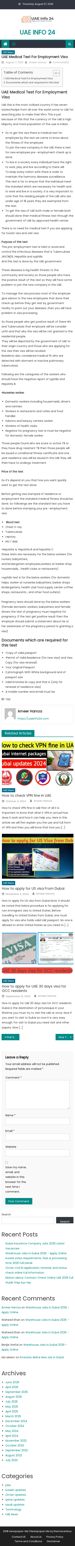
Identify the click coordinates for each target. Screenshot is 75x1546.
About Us (36, 1537)
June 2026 (12, 1382)
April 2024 (11, 1436)
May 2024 (11, 1431)
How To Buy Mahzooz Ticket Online (66, 1037)
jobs (8, 1485)
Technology (13, 1509)
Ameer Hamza (37, 62)
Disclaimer (54, 1541)
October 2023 (14, 1445)
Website (10, 1147)
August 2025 (13, 1397)
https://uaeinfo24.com (33, 719)
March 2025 (13, 1416)
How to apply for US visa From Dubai (33, 888)
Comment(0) (60, 62)
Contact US (19, 1537)
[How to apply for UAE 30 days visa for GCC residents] (37, 954)
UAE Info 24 (37, 32)
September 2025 (16, 1392)
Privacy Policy (54, 1537)
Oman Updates (15, 1495)
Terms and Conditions (28, 1541)
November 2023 (16, 1441)
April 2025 (11, 1411)
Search (6, 1214)
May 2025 (11, 1407)
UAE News (8, 52)
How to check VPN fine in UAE (26, 795)
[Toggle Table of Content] (54, 73)
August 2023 (13, 1455)
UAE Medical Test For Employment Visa (29, 78)
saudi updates (14, 1505)
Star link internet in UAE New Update (13, 1037)
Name (10, 1115)
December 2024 (16, 1421)
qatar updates (15, 1500)
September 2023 (16, 1450)
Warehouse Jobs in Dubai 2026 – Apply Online (36, 1253)
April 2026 (11, 1387)
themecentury (63, 1531)
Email (10, 1131)
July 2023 (11, 1460)
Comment (13, 1078)
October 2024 (14, 1426)
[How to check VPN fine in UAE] (37, 763)
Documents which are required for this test (32, 82)
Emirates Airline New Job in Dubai (42, 1357)
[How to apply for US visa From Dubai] (37, 856)
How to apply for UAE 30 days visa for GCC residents (34, 988)
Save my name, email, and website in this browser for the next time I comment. (16, 1179)
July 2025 (11, 1402)
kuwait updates (15, 1490)
